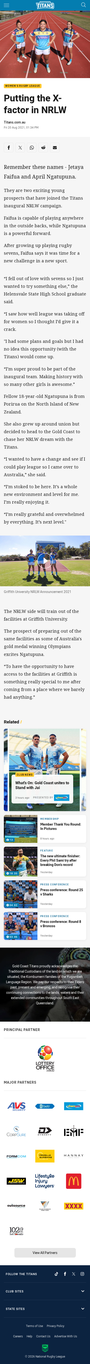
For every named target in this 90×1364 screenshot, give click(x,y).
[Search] (83, 5)
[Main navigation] (6, 5)
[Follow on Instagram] (82, 1274)
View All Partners (45, 1252)
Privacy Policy (55, 1326)
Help (29, 1336)
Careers (18, 1336)
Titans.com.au (14, 122)
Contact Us (43, 1336)
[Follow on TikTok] (56, 1274)
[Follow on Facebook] (65, 1274)
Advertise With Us (65, 1336)
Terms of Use (34, 1326)
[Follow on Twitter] (74, 1274)
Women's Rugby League (22, 86)
